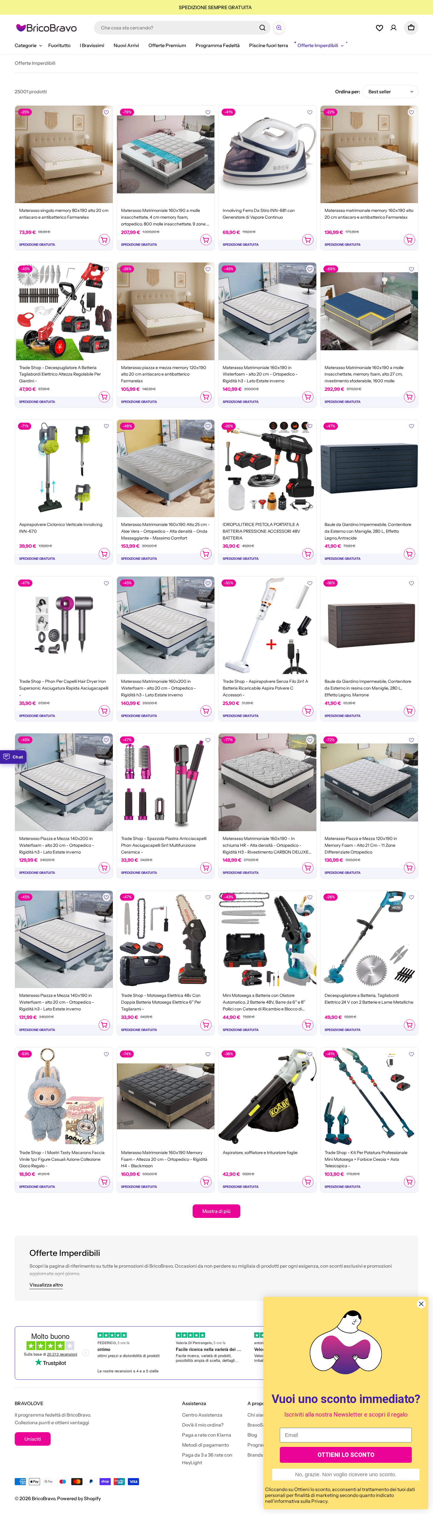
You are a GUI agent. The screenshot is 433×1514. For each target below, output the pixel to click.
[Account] (393, 27)
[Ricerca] (262, 27)
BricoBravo (43, 1498)
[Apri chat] (279, 28)
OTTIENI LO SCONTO (346, 1454)
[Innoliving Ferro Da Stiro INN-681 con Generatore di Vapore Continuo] (267, 154)
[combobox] (182, 27)
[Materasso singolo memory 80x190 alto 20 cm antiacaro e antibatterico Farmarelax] (64, 154)
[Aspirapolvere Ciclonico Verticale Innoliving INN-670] (64, 468)
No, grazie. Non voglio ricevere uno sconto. (345, 1475)
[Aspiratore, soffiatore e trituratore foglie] (267, 1096)
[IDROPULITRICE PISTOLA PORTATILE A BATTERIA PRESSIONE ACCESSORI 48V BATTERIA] (267, 468)
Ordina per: (347, 91)
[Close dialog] (421, 1304)
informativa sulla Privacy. (301, 1501)
